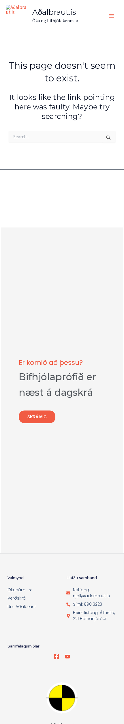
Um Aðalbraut (21, 606)
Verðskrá (16, 598)
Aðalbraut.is (54, 12)
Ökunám (16, 590)
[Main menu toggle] (112, 16)
